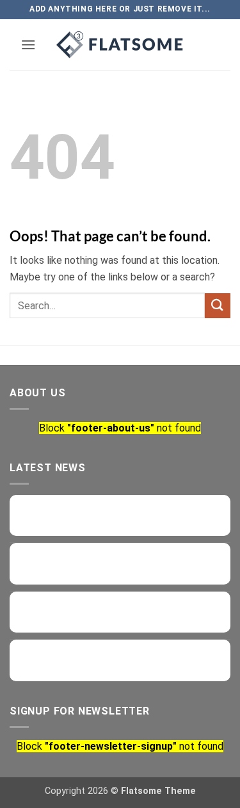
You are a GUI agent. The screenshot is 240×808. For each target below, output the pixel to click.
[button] (28, 44)
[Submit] (217, 305)
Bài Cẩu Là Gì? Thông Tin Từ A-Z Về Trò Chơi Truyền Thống (135, 561)
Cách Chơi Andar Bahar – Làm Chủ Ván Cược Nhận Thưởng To (130, 513)
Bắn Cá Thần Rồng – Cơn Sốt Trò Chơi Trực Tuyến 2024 (130, 658)
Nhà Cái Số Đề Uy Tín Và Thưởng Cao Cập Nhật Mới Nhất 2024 (129, 610)
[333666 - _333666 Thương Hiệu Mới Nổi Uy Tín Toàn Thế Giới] (120, 44)
